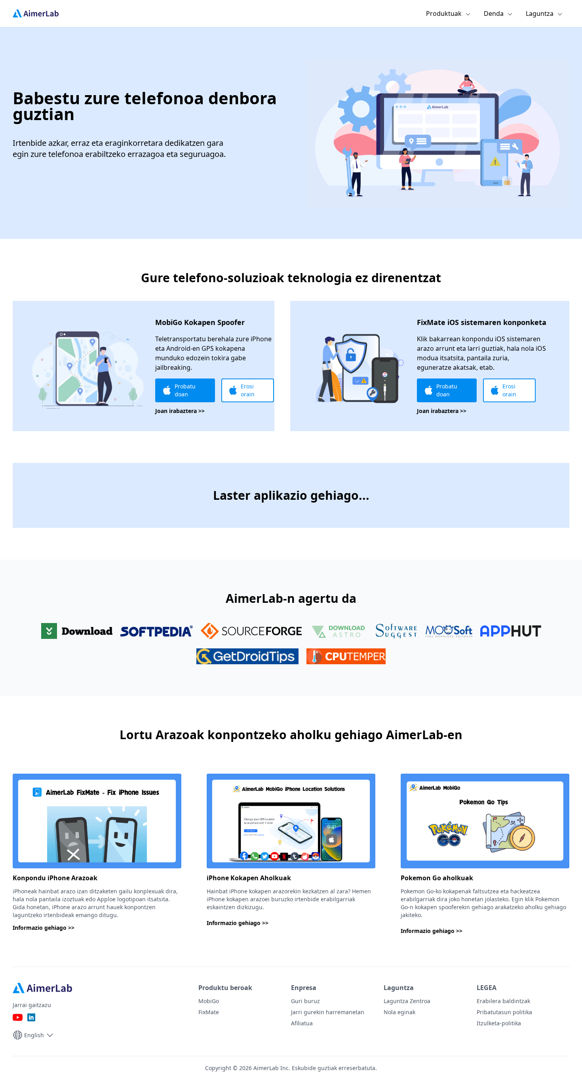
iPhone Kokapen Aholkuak (249, 878)
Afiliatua (302, 1023)
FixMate (208, 1012)
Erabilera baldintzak (503, 1001)
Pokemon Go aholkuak (437, 878)
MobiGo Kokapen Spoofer (200, 322)
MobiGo (208, 1001)
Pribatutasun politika (504, 1012)
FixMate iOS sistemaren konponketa (481, 322)
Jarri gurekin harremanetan (327, 1012)
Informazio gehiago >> (43, 927)
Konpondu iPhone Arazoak (55, 878)
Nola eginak (399, 1012)
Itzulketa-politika (499, 1023)
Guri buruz (305, 1001)
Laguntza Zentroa (407, 1001)
